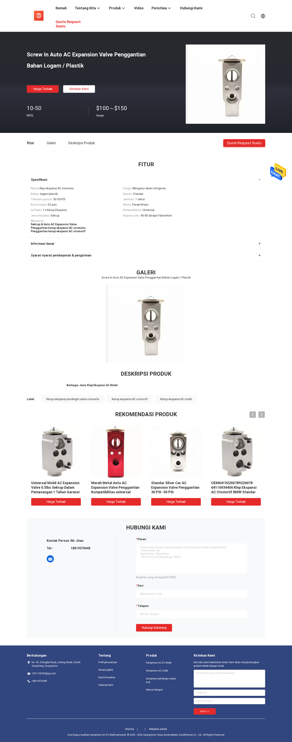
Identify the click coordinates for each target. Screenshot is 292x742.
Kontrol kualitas (106, 677)
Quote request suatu (244, 143)
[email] (50, 558)
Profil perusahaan (107, 662)
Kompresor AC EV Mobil (158, 662)
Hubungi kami (105, 685)
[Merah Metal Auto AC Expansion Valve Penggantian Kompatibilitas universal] (116, 451)
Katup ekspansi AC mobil (176, 399)
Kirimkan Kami (79, 89)
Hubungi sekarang (154, 628)
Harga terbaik (42, 89)
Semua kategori (154, 689)
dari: (141, 585)
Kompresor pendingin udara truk (161, 680)
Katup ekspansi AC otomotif (130, 399)
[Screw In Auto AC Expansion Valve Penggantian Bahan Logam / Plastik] (225, 84)
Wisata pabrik (105, 669)
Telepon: (143, 606)
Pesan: (142, 539)
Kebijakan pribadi (158, 729)
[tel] (61, 558)
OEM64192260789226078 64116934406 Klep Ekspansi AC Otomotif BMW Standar (233, 487)
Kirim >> (204, 711)
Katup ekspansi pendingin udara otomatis (72, 399)
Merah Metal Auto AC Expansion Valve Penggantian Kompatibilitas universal (115, 487)
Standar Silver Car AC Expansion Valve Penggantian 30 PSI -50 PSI (175, 487)
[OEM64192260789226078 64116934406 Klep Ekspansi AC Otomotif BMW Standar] (236, 451)
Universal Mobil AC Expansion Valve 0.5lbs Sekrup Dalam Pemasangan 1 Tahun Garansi (55, 487)
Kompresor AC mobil (157, 670)
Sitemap (129, 729)
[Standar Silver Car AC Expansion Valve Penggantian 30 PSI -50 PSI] (176, 451)
